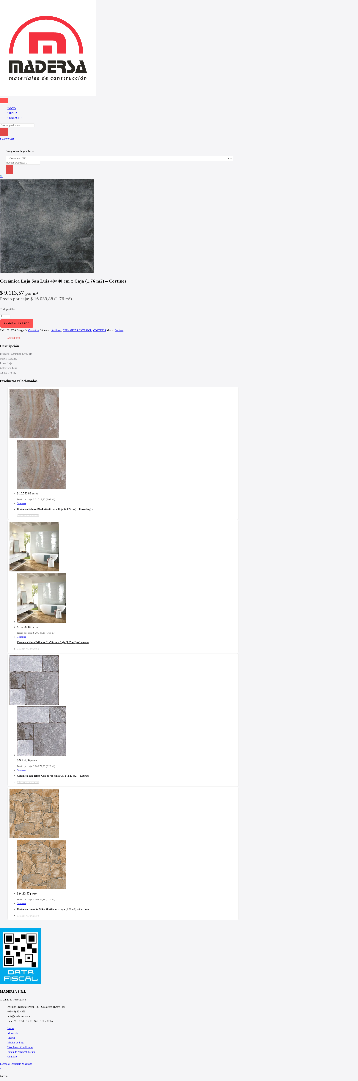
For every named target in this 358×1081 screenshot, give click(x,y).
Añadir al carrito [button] (28, 516)
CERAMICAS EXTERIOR (77, 330)
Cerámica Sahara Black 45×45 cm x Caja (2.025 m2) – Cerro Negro (55, 509)
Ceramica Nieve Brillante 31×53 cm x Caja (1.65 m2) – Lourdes (53, 642)
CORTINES (99, 330)
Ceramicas (33, 330)
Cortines (119, 330)
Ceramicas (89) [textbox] (118, 158)
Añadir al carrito (16, 323)
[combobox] (119, 158)
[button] (1, 176)
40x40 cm (56, 330)
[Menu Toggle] (4, 101)
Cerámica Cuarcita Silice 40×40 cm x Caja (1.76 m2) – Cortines (53, 909)
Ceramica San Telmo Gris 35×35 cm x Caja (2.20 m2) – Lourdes (53, 775)
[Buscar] (4, 132)
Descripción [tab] (13, 337)
